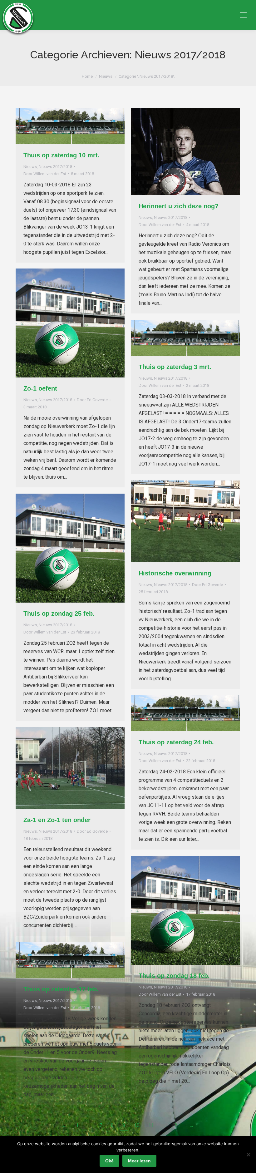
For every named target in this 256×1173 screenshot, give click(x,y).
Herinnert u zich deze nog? (179, 206)
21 (177, 1125)
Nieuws (30, 166)
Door (44, 173)
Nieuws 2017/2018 (55, 166)
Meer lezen (139, 1160)
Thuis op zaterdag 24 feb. (176, 742)
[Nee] (248, 1154)
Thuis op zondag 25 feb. (59, 613)
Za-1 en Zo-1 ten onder (57, 819)
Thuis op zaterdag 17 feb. (61, 989)
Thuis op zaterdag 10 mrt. (61, 155)
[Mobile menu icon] (243, 15)
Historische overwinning (175, 573)
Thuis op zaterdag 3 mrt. (175, 366)
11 (151, 1125)
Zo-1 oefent (40, 388)
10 (137, 1125)
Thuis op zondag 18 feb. (174, 975)
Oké (109, 1160)
